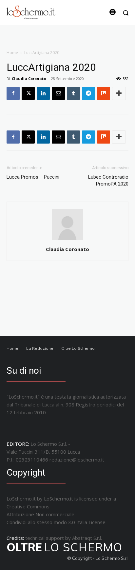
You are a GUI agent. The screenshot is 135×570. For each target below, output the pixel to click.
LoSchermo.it (58, 498)
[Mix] (103, 93)
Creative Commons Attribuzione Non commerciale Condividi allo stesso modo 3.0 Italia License (56, 514)
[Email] (58, 93)
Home (12, 52)
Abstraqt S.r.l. (87, 538)
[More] (119, 93)
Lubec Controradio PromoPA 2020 (108, 180)
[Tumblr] (73, 93)
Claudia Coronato (29, 78)
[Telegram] (88, 93)
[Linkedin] (43, 93)
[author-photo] (67, 240)
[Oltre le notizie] (31, 12)
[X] (28, 93)
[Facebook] (13, 93)
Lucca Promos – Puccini (33, 177)
